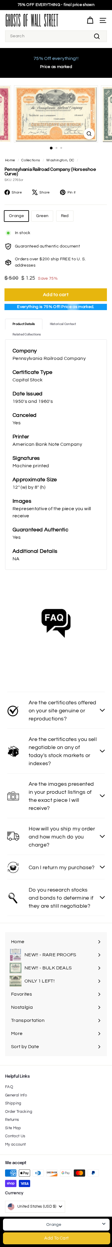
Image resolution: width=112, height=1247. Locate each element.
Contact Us (15, 1136)
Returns (12, 1120)
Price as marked (56, 67)
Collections (30, 160)
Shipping (13, 1103)
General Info (16, 1095)
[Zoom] (89, 133)
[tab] (23, 324)
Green (42, 216)
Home (10, 160)
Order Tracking (18, 1112)
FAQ (9, 1087)
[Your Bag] (90, 20)
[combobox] (56, 36)
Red (65, 216)
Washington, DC (60, 160)
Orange (16, 216)
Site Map (13, 1128)
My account (15, 1144)
